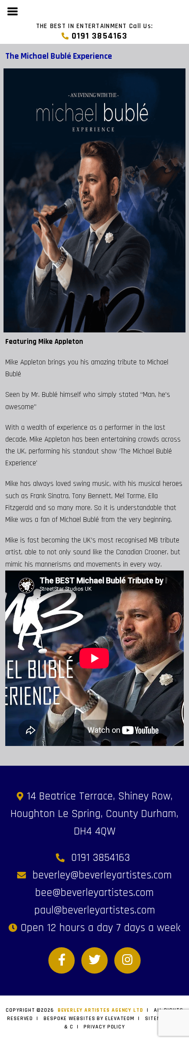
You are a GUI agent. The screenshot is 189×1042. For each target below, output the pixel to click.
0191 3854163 (98, 36)
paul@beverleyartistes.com (94, 910)
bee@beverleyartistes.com (94, 893)
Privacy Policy (104, 1027)
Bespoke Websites (69, 1018)
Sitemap (156, 1018)
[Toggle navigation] (13, 11)
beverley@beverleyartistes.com (102, 875)
